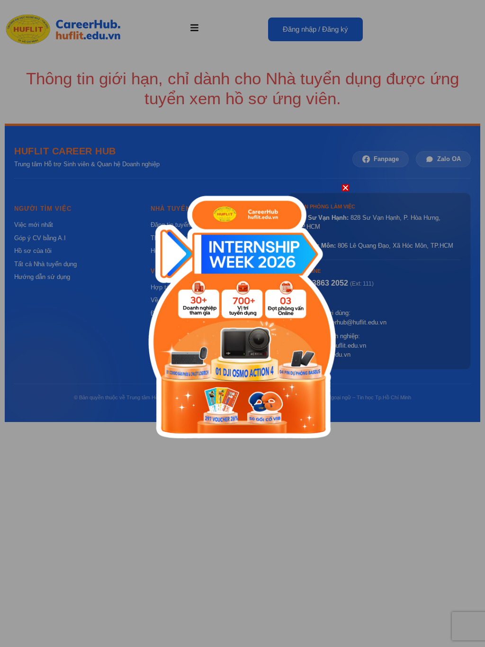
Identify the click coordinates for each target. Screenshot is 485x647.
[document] (242, 323)
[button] (345, 187)
